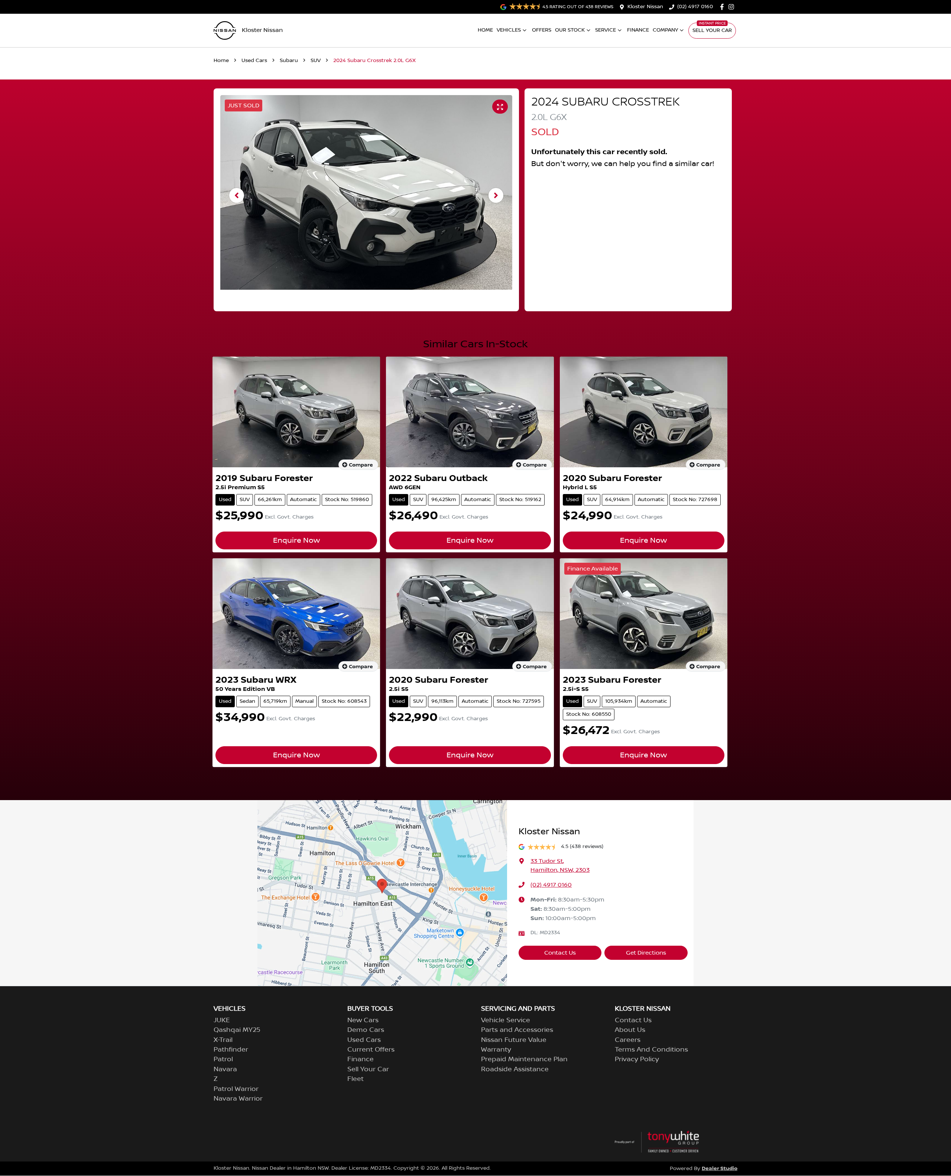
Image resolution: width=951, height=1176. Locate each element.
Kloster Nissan (645, 7)
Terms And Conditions (651, 1050)
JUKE (222, 1020)
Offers (541, 30)
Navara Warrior (238, 1099)
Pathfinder (231, 1050)
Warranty (496, 1050)
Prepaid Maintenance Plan (524, 1059)
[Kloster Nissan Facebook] (723, 7)
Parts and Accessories (517, 1030)
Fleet (355, 1079)
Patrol (223, 1059)
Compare (361, 465)
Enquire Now (296, 540)
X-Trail (223, 1040)
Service (605, 30)
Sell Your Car (712, 30)
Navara (225, 1069)
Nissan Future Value (513, 1040)
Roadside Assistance (515, 1069)
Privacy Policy (637, 1059)
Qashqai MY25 (237, 1030)
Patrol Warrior (236, 1089)
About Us (630, 1030)
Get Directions (646, 952)
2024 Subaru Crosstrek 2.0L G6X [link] (374, 61)
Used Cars (254, 61)
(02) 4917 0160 (695, 7)
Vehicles (509, 30)
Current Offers (371, 1050)
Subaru (289, 61)
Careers (627, 1040)
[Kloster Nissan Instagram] (732, 7)
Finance (638, 30)
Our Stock (570, 30)
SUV (316, 61)
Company (665, 30)
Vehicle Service (505, 1020)
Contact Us (560, 952)
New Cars (363, 1020)
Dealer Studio (719, 1168)
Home (485, 30)
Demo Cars (365, 1030)
